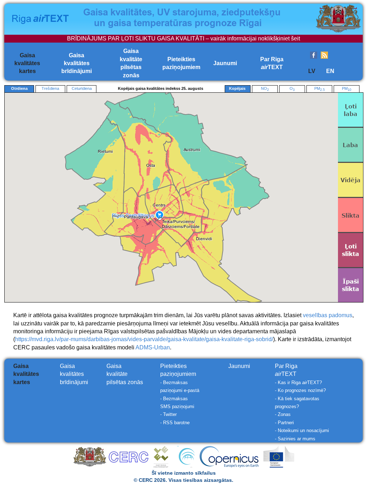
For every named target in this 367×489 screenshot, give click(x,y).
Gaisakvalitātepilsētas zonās (124, 374)
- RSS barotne (175, 422)
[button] (136, 217)
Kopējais (237, 88)
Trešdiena (50, 88)
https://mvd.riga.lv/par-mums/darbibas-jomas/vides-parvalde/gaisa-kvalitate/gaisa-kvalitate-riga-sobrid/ (144, 339)
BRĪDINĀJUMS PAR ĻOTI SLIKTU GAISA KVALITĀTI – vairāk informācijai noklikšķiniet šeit (183, 38)
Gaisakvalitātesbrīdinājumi (76, 63)
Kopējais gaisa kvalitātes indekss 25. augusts (160, 88)
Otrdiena (19, 88)
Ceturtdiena (82, 88)
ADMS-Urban (152, 347)
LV (311, 71)
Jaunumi (225, 63)
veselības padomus (327, 315)
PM (319, 89)
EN (330, 71)
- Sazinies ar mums (295, 438)
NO (265, 89)
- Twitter (168, 414)
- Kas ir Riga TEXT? (298, 382)
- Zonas (283, 414)
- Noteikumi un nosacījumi (302, 430)
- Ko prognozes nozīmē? (300, 390)
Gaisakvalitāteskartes (27, 63)
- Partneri (284, 422)
